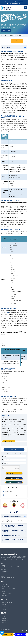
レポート (7, 35)
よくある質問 (6, 41)
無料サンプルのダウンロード (14, 473)
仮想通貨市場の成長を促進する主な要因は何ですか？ (13, 531)
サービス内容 (5, 620)
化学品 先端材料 (5, 586)
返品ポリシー (5, 604)
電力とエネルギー (6, 591)
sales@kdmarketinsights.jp (15, 3)
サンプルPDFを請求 (8, 634)
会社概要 (4, 618)
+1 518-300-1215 (9, 491)
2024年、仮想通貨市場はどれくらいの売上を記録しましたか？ (13, 525)
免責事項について (6, 607)
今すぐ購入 (14, 449)
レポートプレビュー (7, 47)
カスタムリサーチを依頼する (14, 482)
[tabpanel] (14, 243)
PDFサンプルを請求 (16, 41)
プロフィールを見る (8, 441)
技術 (8, 312)
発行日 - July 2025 (6, 31)
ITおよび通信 (5, 584)
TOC (3, 444)
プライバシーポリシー (7, 602)
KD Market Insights (9, 554)
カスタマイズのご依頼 (21, 634)
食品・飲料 (4, 595)
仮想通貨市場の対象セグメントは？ (11, 535)
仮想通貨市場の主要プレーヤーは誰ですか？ (12, 539)
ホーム (2, 35)
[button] (25, 7)
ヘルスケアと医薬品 (6, 593)
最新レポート (5, 623)
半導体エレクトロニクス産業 (8, 589)
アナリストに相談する (14, 478)
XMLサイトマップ (6, 625)
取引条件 (4, 609)
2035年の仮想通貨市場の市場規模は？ (12, 516)
